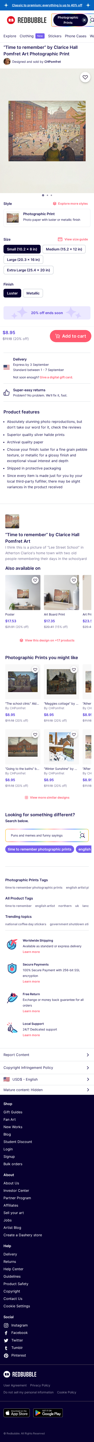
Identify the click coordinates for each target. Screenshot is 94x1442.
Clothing (31, 36)
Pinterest (18, 1355)
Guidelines (12, 1276)
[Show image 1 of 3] (43, 195)
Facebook (19, 1332)
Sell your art (13, 1213)
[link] (39, 849)
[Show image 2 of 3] (47, 195)
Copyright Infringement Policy (28, 1067)
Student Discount (17, 1141)
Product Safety (15, 1284)
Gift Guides (12, 1112)
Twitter (17, 1340)
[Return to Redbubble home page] (26, 20)
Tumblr (17, 1347)
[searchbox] (47, 835)
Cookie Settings (16, 1306)
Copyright (11, 1291)
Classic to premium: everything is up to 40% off (47, 5)
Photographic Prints (22, 880)
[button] (47, 5)
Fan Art (9, 1119)
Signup (9, 1156)
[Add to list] (85, 77)
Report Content (16, 1055)
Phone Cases (75, 36)
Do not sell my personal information (28, 1392)
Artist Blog (12, 1227)
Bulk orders (12, 1164)
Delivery (10, 1254)
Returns (9, 1261)
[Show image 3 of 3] (51, 195)
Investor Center (16, 1190)
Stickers (54, 36)
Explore (9, 36)
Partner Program (17, 1198)
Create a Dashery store (22, 1235)
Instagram (19, 1325)
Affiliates (10, 1205)
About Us (11, 1183)
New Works (12, 1127)
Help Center (13, 1269)
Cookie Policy (66, 1392)
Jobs (7, 1220)
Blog (7, 1134)
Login (8, 1149)
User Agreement (15, 1385)
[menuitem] (9, 36)
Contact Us (12, 1298)
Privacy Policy (40, 1385)
